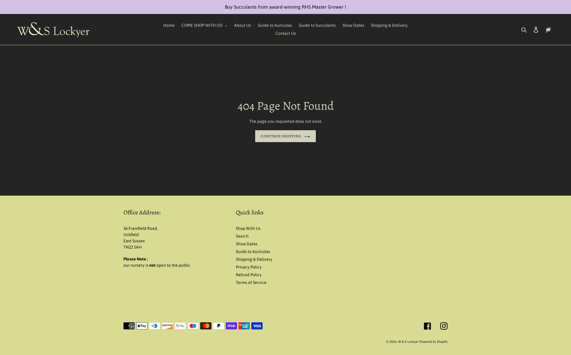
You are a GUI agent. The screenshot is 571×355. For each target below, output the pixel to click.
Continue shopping (281, 136)
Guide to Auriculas (253, 251)
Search (242, 236)
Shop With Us (248, 228)
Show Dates (247, 243)
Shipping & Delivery (254, 259)
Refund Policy (249, 274)
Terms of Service (251, 282)
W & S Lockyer (408, 341)
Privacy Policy (249, 267)
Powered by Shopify (433, 341)
